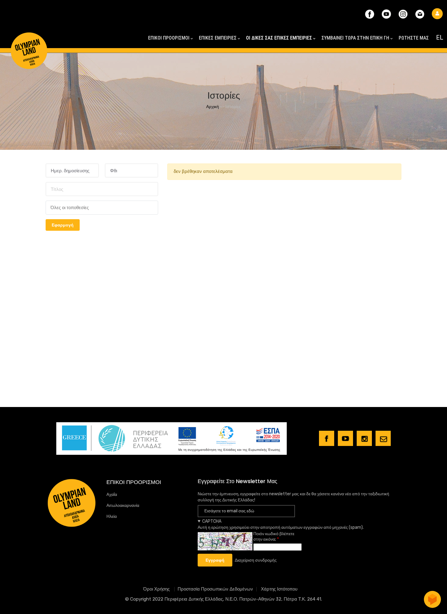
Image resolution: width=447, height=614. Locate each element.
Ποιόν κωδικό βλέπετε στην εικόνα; (273, 536)
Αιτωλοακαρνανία (122, 505)
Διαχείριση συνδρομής (256, 560)
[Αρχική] (29, 39)
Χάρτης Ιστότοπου (279, 589)
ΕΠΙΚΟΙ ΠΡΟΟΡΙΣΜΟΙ (168, 38)
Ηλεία (111, 516)
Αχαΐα (111, 494)
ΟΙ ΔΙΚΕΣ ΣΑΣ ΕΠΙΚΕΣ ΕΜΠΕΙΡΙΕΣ (279, 38)
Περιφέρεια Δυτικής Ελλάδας (194, 599)
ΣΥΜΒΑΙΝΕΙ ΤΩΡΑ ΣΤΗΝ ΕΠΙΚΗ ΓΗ (355, 38)
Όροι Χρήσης (157, 589)
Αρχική (212, 106)
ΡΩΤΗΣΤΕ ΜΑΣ (414, 38)
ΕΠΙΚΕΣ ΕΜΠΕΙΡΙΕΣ (218, 38)
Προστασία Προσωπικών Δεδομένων (215, 589)
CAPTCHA (211, 521)
